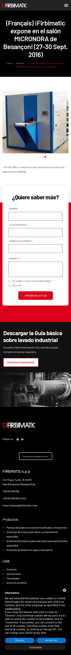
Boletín (16, 285)
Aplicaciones (13, 573)
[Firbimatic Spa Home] (14, 5)
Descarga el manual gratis (21, 362)
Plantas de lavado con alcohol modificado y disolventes (36, 527)
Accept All (51, 640)
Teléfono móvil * (18, 224)
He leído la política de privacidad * (32, 281)
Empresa (11, 569)
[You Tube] (18, 439)
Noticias (20, 63)
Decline (19, 640)
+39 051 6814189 (10, 491)
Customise (35, 647)
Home (10, 63)
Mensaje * (14, 258)
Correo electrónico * (21, 241)
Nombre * (14, 208)
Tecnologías (13, 578)
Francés (21, 171)
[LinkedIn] (22, 439)
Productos (10, 519)
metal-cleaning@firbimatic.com (19, 505)
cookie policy (12, 608)
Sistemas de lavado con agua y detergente (29, 549)
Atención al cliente (16, 582)
